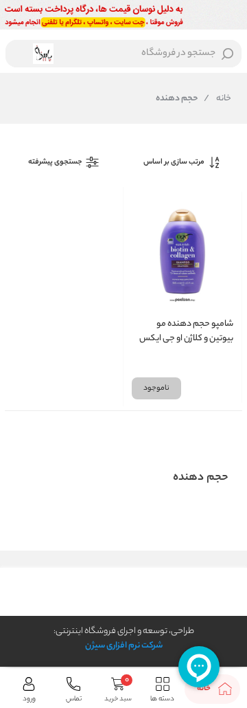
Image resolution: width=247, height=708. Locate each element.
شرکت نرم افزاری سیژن (124, 646)
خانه (217, 99)
